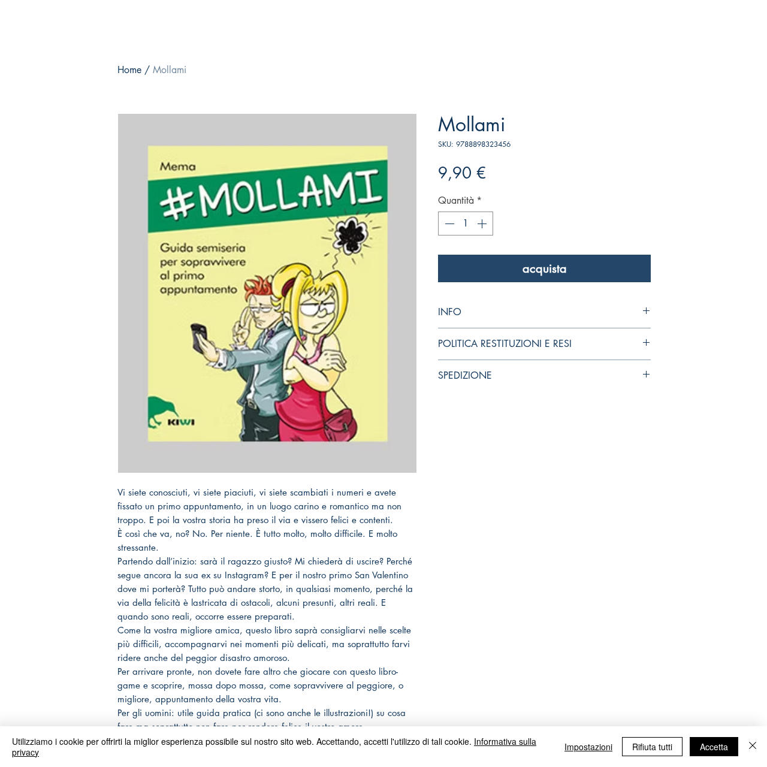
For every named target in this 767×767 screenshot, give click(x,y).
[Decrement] (448, 223)
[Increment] (483, 223)
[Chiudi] (752, 746)
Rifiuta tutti (652, 747)
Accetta (714, 747)
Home (129, 70)
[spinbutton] (466, 223)
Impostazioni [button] (588, 747)
